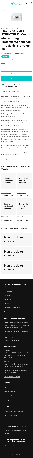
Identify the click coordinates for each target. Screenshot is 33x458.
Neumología (7, 303)
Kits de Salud (8, 291)
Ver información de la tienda (12, 91)
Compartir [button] (6, 159)
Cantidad (3, 63)
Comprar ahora (16, 79)
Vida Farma (18, 454)
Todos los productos (10, 391)
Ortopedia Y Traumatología (12, 307)
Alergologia (7, 299)
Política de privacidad (10, 415)
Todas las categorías (10, 396)
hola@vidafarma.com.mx (12, 377)
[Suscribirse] (27, 446)
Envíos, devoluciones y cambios (13, 411)
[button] (2, 3)
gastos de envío (16, 59)
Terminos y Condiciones (11, 420)
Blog (5, 387)
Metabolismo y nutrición (11, 312)
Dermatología (8, 295)
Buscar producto (9, 400)
